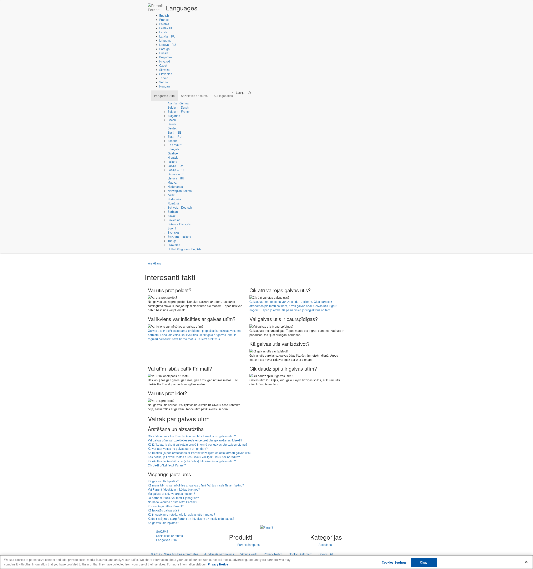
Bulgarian (165, 57)
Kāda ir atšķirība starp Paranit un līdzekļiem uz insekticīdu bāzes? (191, 518)
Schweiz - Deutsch (180, 207)
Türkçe (163, 78)
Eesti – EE (174, 132)
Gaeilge (173, 153)
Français (173, 149)
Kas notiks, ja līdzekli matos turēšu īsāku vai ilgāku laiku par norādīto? (194, 457)
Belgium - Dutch (178, 107)
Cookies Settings (394, 562)
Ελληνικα (175, 145)
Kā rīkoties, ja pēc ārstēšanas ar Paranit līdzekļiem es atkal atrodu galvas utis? (199, 453)
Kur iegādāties (223, 96)
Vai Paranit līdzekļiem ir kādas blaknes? (174, 489)
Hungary (165, 86)
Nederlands (175, 186)
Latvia (163, 32)
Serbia (163, 82)
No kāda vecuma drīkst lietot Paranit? (172, 502)
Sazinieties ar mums (194, 96)
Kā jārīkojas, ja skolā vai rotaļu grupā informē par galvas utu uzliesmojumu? (197, 444)
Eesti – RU (166, 28)
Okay (423, 562)
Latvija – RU (167, 36)
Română (173, 203)
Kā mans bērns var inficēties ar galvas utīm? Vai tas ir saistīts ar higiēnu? (196, 485)
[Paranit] (266, 527)
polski (171, 195)
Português (174, 199)
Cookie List (326, 554)
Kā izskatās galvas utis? (163, 510)
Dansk (172, 124)
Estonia (164, 24)
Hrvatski (164, 61)
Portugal (164, 49)
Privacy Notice (273, 554)
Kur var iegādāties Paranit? (166, 506)
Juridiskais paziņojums (219, 554)
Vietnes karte (249, 554)
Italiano (172, 161)
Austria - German (179, 103)
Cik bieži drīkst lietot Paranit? (167, 465)
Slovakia (164, 70)
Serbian (173, 211)
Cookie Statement (300, 554)
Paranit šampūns (248, 545)
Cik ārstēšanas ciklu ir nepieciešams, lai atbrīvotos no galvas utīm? (192, 436)
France (164, 20)
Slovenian (165, 74)
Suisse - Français (179, 224)
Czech (163, 65)
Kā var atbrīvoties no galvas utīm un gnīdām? (178, 448)
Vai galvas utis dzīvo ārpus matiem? (171, 493)
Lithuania (165, 40)
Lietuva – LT (176, 174)
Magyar (173, 182)
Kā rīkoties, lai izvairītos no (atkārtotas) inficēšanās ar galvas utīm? (192, 461)
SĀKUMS (162, 531)
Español (173, 141)
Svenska (173, 232)
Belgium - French (179, 111)
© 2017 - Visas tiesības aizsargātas (174, 554)
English (164, 15)
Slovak (172, 216)
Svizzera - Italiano (179, 236)
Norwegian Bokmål (180, 191)
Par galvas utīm (164, 96)
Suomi (172, 228)
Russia (163, 53)
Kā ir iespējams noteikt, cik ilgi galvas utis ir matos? (181, 514)
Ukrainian (174, 245)
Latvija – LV (175, 166)
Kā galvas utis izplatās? (163, 481)
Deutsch (173, 128)
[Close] (526, 561)
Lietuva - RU (167, 45)
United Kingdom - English (184, 249)
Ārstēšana (154, 263)
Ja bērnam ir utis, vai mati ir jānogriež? (173, 498)
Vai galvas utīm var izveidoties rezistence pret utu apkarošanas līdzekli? (195, 440)
